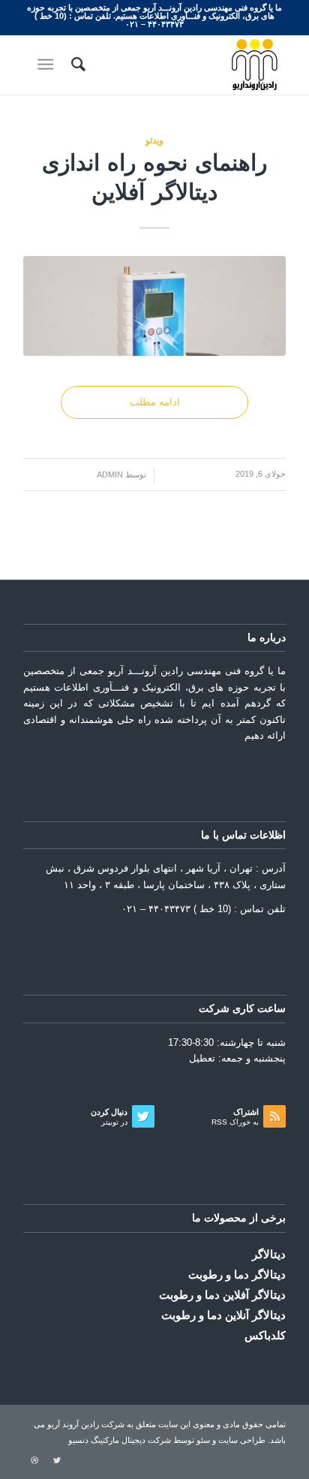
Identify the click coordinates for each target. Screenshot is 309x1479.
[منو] (48, 65)
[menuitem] (76, 65)
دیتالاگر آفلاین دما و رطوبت (222, 1294)
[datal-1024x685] (154, 306)
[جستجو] (76, 65)
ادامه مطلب (155, 402)
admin (110, 474)
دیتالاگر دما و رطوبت (237, 1274)
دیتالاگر (269, 1254)
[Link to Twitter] (57, 1460)
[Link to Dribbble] (34, 1460)
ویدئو (155, 140)
